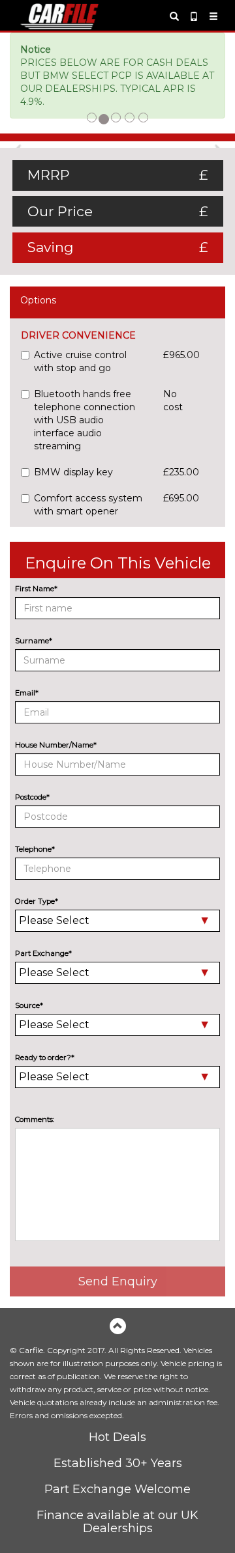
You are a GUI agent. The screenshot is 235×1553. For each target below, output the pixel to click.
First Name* (36, 588)
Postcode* (32, 797)
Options (38, 300)
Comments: (34, 1119)
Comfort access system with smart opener (88, 504)
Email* (27, 692)
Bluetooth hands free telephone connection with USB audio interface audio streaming (84, 420)
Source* (29, 1005)
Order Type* (36, 901)
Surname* (33, 640)
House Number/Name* (56, 744)
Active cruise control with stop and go (80, 361)
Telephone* (35, 849)
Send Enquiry (117, 1281)
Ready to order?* (44, 1057)
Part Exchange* (43, 953)
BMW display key (73, 472)
